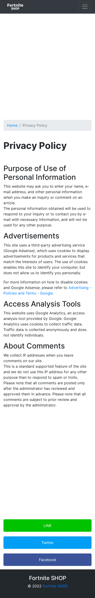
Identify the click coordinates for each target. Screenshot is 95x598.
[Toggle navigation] (84, 6)
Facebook (47, 559)
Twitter (48, 542)
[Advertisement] (47, 64)
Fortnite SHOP (55, 586)
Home (12, 125)
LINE (48, 525)
